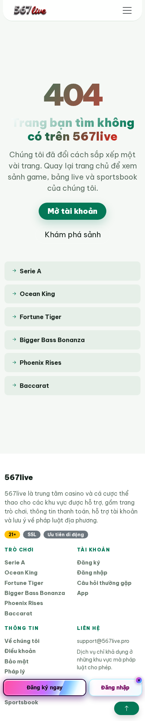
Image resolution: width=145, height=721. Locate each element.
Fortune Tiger (24, 582)
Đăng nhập (92, 572)
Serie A (14, 562)
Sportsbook (21, 702)
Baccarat (18, 613)
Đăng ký (88, 562)
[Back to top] (126, 708)
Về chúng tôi (21, 640)
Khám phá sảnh (73, 234)
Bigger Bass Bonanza (34, 592)
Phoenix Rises (23, 602)
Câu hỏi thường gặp (104, 582)
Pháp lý (14, 671)
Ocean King (21, 572)
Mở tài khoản (72, 211)
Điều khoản (20, 650)
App (82, 592)
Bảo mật (16, 661)
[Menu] (127, 10)
